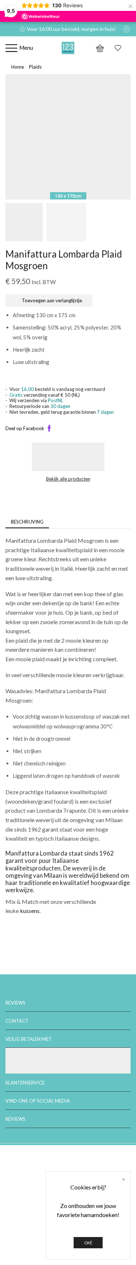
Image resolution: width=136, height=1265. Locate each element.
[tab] (27, 522)
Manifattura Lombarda (36, 853)
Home (17, 67)
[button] (14, 139)
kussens (30, 910)
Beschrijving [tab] (27, 522)
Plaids (35, 67)
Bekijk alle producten (68, 479)
